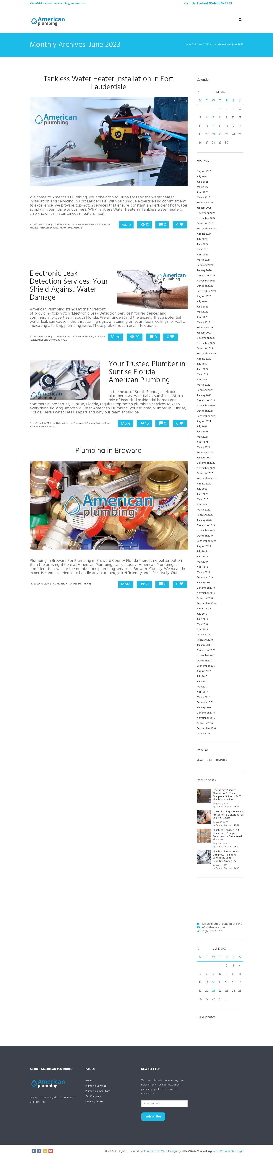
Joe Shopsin (61, 584)
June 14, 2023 (43, 337)
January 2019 (204, 583)
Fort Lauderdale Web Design (158, 1151)
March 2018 (203, 635)
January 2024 (204, 270)
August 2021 (204, 421)
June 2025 (202, 182)
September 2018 (206, 603)
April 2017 (202, 692)
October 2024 (205, 223)
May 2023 (202, 312)
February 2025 (205, 203)
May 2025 (202, 187)
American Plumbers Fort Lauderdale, (93, 224)
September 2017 (206, 666)
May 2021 (202, 437)
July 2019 (202, 551)
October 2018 (205, 598)
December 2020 (206, 463)
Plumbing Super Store (97, 1091)
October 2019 (205, 536)
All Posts (197, 44)
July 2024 (202, 239)
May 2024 (202, 249)
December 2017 (205, 650)
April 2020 (203, 505)
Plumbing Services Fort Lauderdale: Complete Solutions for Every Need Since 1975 (227, 835)
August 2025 (204, 171)
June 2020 (202, 494)
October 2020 (205, 473)
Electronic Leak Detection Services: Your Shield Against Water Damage (69, 286)
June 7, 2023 (43, 423)
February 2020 (205, 515)
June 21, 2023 (43, 224)
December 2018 (206, 588)
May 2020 (202, 499)
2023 (207, 44)
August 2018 (204, 609)
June (220, 92)
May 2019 (202, 562)
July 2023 (202, 301)
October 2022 (205, 348)
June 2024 (202, 244)
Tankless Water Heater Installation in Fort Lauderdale (109, 83)
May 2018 (202, 624)
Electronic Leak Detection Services (50, 340)
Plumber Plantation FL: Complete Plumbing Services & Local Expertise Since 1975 (226, 856)
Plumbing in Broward (108, 451)
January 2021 (204, 458)
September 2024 (206, 229)
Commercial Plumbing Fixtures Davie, (92, 423)
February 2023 (205, 328)
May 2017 (202, 687)
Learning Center (94, 1101)
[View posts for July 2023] (241, 92)
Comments (221, 760)
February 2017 (204, 702)
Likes (209, 760)
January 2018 (204, 645)
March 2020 (203, 510)
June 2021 (202, 432)
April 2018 (202, 629)
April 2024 (203, 255)
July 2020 (202, 489)
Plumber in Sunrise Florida (43, 427)
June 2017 (202, 681)
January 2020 (204, 520)
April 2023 (202, 317)
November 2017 (206, 655)
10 (147, 423)
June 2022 (202, 369)
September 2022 (206, 354)
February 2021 (205, 452)
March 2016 (203, 734)
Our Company (93, 1096)
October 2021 (205, 411)
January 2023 (204, 333)
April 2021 (202, 442)
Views (200, 760)
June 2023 (202, 307)
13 (147, 225)
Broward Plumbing (81, 584)
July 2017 (202, 676)
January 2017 (204, 708)
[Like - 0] (181, 225)
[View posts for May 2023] (198, 92)
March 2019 (203, 572)
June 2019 (202, 557)
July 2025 (202, 177)
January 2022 (204, 395)
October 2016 (205, 723)
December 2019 (206, 525)
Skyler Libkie (63, 224)
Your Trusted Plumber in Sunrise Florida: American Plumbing (147, 372)
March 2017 (203, 697)
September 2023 (206, 291)
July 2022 (202, 364)
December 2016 (206, 713)
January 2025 (204, 208)
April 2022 (202, 380)
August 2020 (204, 484)
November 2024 (206, 218)
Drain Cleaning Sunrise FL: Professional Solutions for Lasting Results (228, 815)
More (126, 225)
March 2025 (203, 197)
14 (213, 126)
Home (188, 44)
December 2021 (206, 400)
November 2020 (206, 468)
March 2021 (203, 447)
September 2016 (206, 728)
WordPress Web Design (228, 1151)
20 (137, 337)
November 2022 (206, 343)
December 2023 (206, 275)
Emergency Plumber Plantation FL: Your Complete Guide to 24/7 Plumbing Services (227, 795)
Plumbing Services (95, 1086)
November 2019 (206, 531)
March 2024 (203, 260)
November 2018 (206, 593)
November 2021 (206, 406)
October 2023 (205, 286)
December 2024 (206, 213)
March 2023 (203, 322)
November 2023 (206, 281)
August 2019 (204, 546)
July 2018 (202, 614)
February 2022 (205, 390)
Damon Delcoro (223, 807)
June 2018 (202, 619)
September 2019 (206, 541)
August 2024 (204, 234)
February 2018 (205, 640)
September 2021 (206, 416)
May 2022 (202, 374)
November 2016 (206, 718)
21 (147, 584)
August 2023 (204, 296)
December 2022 (206, 338)
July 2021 (202, 426)
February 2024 (205, 265)
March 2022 (203, 385)
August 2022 (204, 359)
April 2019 (202, 567)
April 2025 (202, 192)
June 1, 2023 (43, 584)
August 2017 (204, 671)
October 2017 (204, 661)
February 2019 (205, 577)
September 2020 (206, 478)
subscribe (153, 1116)
